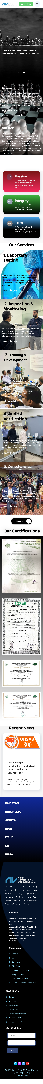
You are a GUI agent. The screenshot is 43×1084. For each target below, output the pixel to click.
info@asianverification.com (24, 936)
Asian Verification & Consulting (21, 757)
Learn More (9, 341)
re (15, 453)
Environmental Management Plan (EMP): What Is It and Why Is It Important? (19, 768)
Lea (9, 290)
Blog (11, 740)
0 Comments (26, 759)
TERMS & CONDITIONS (23, 1075)
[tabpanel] (21, 765)
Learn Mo (8, 453)
